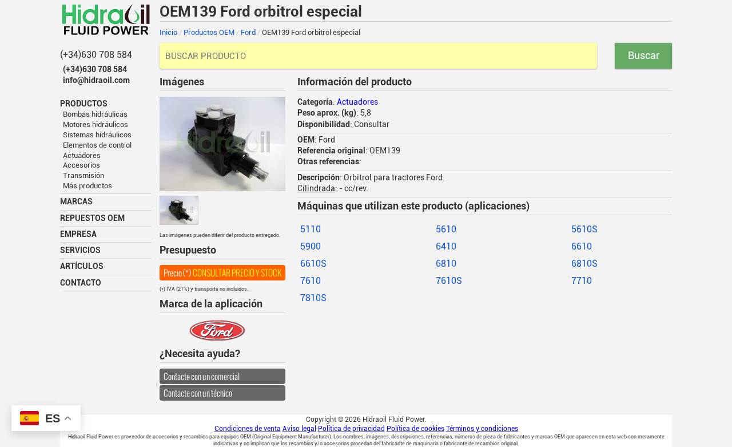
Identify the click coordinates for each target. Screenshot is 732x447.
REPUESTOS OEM (92, 218)
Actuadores (82, 155)
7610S (449, 280)
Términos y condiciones (482, 429)
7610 (310, 280)
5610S (584, 229)
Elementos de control (97, 145)
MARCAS (76, 201)
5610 (446, 229)
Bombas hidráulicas (95, 114)
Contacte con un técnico (198, 393)
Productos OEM (209, 32)
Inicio (168, 32)
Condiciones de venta (247, 429)
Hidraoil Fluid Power (106, 19)
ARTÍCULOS (82, 266)
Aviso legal (299, 429)
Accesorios (81, 165)
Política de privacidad (351, 429)
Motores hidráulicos (95, 124)
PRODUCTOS (84, 103)
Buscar (643, 55)
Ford (248, 32)
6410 (446, 246)
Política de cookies (415, 429)
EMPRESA (78, 234)
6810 (446, 263)
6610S (313, 263)
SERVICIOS (80, 250)
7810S (313, 297)
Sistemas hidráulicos (97, 134)
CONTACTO (80, 282)
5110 (310, 229)
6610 (581, 246)
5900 (310, 246)
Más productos (87, 185)
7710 (581, 280)
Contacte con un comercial (202, 376)
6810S (584, 263)
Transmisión (83, 175)
